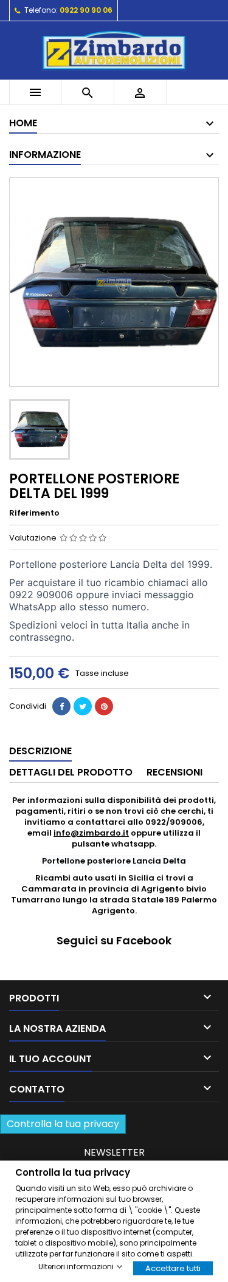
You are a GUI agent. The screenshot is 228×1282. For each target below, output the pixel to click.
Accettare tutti (173, 1267)
